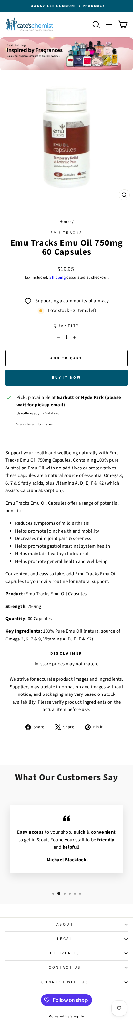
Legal (65, 938)
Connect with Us (65, 982)
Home (65, 222)
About (65, 924)
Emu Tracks (66, 233)
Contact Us (65, 967)
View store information (35, 424)
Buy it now (66, 377)
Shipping (57, 277)
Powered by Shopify (66, 1016)
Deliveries (64, 953)
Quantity (66, 325)
